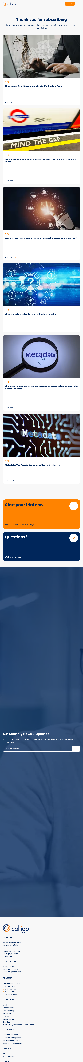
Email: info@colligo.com (12, 972)
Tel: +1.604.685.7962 (10, 969)
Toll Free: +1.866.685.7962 (12, 967)
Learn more (10, 102)
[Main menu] (78, 4)
